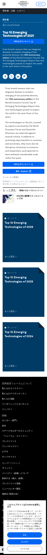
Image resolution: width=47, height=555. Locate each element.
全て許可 (24, 542)
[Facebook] (5, 76)
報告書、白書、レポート (14, 11)
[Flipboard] (24, 76)
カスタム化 (24, 549)
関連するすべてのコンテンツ (31, 190)
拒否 (24, 535)
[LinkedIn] (18, 76)
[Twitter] (11, 76)
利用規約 (33, 181)
